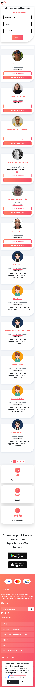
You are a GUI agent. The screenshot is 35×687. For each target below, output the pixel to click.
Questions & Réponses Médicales (15, 634)
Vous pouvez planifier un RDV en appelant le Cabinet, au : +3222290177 (18, 341)
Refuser (23, 682)
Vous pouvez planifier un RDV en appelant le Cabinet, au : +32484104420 (18, 409)
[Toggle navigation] (32, 3)
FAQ (4, 645)
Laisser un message (17, 73)
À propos (6, 624)
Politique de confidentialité (12, 650)
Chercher (17, 38)
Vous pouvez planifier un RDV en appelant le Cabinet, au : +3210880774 (18, 443)
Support (5, 640)
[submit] (31, 609)
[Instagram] (9, 613)
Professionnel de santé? (11, 629)
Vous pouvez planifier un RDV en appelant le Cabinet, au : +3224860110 (18, 375)
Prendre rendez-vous (17, 77)
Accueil (12, 12)
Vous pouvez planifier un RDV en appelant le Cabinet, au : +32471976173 (18, 275)
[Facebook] (5, 613)
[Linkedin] (2, 613)
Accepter (12, 682)
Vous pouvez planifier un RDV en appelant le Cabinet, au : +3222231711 (17, 308)
